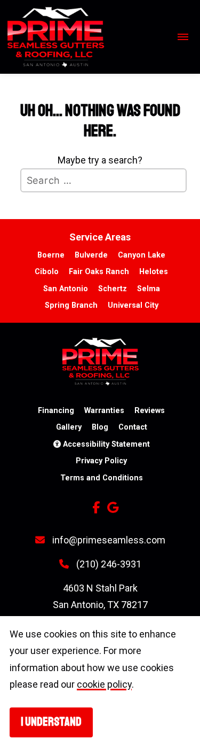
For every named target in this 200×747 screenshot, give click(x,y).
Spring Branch (71, 305)
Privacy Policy (101, 460)
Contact (132, 427)
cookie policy (104, 684)
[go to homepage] (86, 37)
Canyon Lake (141, 255)
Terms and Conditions (101, 478)
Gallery (69, 427)
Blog (100, 427)
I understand (51, 721)
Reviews (149, 410)
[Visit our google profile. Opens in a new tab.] (112, 508)
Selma (148, 288)
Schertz (112, 288)
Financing (56, 410)
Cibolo (47, 271)
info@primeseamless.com (107, 540)
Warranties (104, 410)
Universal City (133, 305)
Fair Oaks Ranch (99, 271)
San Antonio (65, 288)
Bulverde (91, 255)
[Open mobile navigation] (181, 37)
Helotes (153, 271)
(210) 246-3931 (107, 564)
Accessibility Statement (105, 444)
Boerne (51, 255)
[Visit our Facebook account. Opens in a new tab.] (96, 508)
